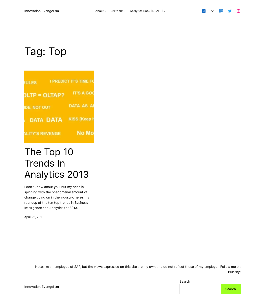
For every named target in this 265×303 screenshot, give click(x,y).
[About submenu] (105, 11)
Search (185, 281)
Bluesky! (234, 272)
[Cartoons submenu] (125, 11)
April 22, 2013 (33, 217)
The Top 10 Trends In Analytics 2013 (56, 163)
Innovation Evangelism (41, 11)
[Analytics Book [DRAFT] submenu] (164, 11)
